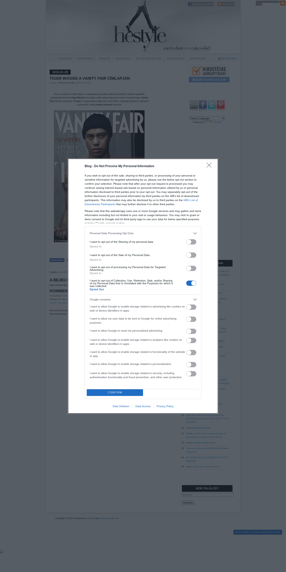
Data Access (143, 406)
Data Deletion (121, 406)
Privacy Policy (165, 406)
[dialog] (143, 286)
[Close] (210, 166)
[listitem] (143, 233)
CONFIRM (115, 392)
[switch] (191, 242)
